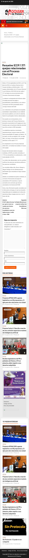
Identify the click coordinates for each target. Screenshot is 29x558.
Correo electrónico (9, 255)
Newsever (10, 556)
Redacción (6, 77)
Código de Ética (8, 403)
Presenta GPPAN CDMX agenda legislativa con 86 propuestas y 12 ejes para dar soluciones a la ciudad (14, 300)
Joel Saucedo (17, 543)
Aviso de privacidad (9, 405)
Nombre (6, 250)
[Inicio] (3, 26)
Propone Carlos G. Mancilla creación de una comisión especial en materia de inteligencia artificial (14, 330)
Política (4, 62)
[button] (6, 25)
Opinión (4, 537)
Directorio (6, 401)
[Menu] (6, 25)
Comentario (7, 229)
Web (5, 261)
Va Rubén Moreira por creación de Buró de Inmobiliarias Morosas (20, 204)
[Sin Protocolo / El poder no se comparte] (14, 527)
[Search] (27, 25)
